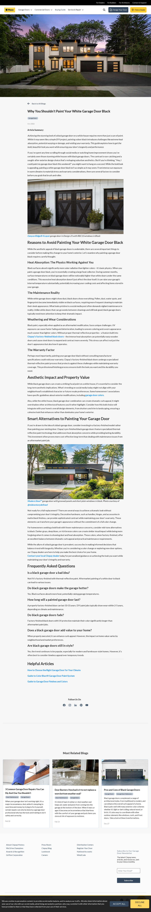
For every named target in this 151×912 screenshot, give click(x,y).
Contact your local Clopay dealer (43, 556)
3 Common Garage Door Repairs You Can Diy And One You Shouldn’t (24, 791)
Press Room (46, 845)
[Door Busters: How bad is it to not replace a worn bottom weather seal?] (75, 772)
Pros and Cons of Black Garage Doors (122, 790)
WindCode (81, 855)
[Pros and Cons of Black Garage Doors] (125, 772)
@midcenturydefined (37, 504)
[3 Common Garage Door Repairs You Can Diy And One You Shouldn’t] (26, 772)
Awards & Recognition (15, 851)
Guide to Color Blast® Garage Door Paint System (51, 676)
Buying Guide (60, 10)
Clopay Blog (47, 848)
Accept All (119, 904)
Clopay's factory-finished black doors (45, 336)
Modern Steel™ (34, 501)
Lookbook (46, 851)
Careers (45, 855)
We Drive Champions (14, 848)
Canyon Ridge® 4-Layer (38, 236)
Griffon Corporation (14, 855)
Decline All (139, 904)
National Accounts (84, 851)
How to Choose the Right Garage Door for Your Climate (54, 670)
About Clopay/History (15, 845)
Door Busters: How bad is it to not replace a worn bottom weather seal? (75, 792)
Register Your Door (84, 848)
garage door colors (94, 395)
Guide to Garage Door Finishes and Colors (47, 681)
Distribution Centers (85, 845)
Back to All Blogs (39, 103)
